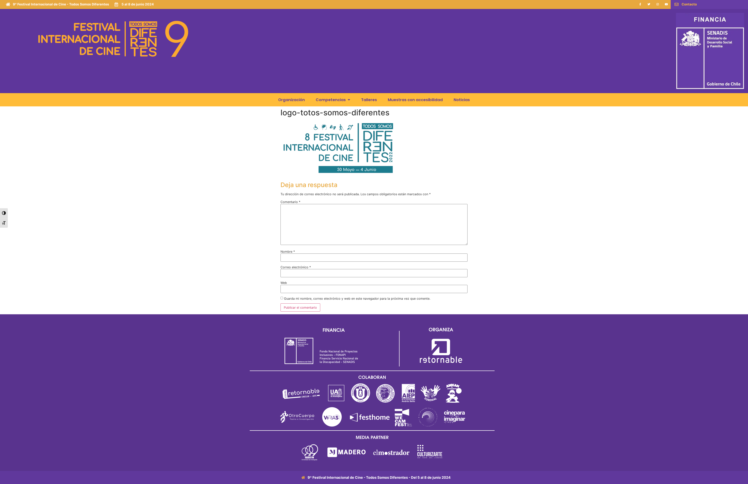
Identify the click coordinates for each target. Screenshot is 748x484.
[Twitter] (649, 4)
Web (283, 282)
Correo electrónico (295, 267)
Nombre (287, 251)
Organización (291, 99)
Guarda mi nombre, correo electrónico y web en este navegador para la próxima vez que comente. (357, 298)
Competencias (331, 99)
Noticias (462, 99)
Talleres (369, 99)
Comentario (290, 201)
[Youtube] (666, 4)
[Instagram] (657, 4)
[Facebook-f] (640, 4)
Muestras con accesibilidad (415, 99)
